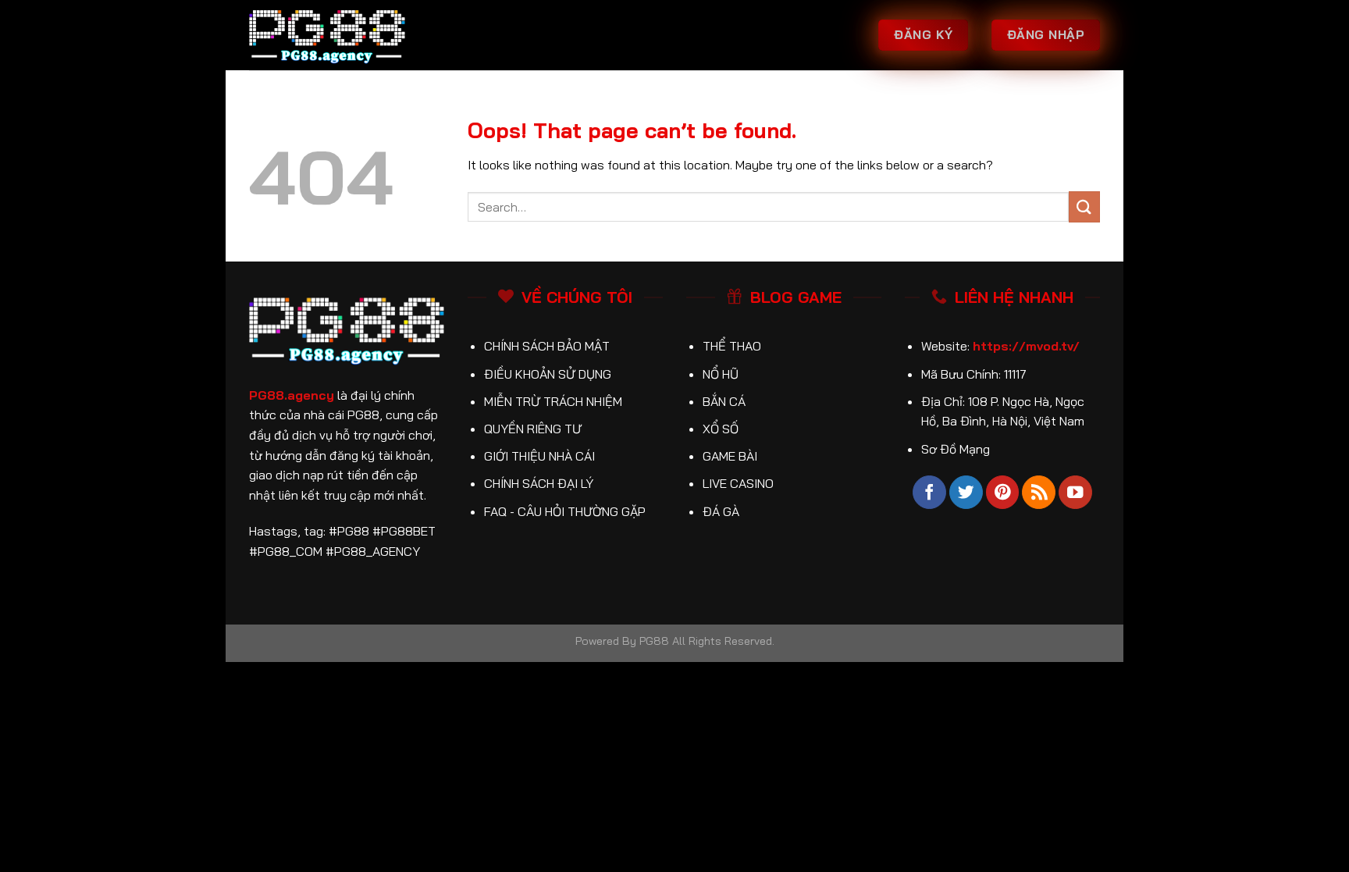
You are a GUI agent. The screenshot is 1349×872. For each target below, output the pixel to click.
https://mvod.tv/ (1026, 346)
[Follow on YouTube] (1075, 492)
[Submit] (1084, 206)
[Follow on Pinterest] (1003, 492)
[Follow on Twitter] (966, 492)
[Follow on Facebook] (929, 492)
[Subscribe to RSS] (1038, 492)
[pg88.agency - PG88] (327, 35)
